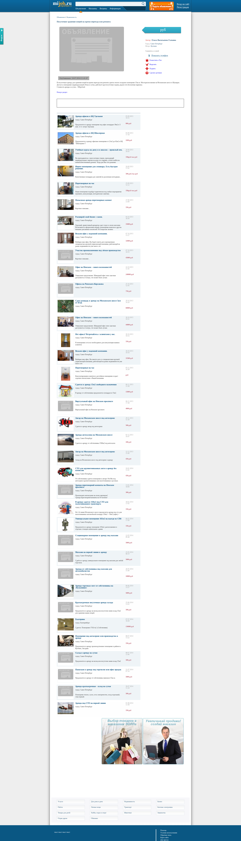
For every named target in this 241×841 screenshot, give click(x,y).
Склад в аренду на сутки (86, 653)
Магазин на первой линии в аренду (91, 552)
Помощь (163, 830)
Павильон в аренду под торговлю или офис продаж (98, 670)
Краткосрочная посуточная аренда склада (94, 603)
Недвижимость (72, 17)
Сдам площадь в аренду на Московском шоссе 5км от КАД (98, 302)
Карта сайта (164, 837)
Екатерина (80, 619)
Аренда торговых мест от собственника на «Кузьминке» (94, 587)
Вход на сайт (183, 4)
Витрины (103, 9)
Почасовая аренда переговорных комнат (93, 200)
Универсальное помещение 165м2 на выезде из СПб (98, 519)
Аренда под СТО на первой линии (90, 703)
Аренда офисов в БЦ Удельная (89, 116)
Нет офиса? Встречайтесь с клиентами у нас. (95, 334)
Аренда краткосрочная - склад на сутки (93, 686)
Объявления (80, 9)
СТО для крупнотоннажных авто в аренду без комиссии (95, 469)
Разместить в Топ (156, 60)
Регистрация (183, 7)
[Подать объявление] (161, 6)
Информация (115, 9)
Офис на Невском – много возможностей (93, 267)
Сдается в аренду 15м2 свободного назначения (96, 385)
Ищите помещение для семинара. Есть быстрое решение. (96, 168)
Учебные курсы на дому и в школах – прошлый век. (98, 150)
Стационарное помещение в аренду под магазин (96, 536)
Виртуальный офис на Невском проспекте (94, 401)
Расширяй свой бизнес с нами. (89, 217)
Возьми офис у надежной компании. (91, 234)
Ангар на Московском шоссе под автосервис (95, 418)
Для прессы (164, 840)
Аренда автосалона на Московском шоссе (93, 435)
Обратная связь (165, 835)
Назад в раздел (62, 92)
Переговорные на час (84, 183)
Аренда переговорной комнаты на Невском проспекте (94, 486)
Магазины (93, 9)
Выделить (153, 64)
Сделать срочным (156, 73)
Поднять (153, 69)
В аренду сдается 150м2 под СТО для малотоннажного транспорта (91, 503)
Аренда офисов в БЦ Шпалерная (90, 133)
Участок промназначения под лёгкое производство (98, 251)
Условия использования (168, 833)
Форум (1, 38)
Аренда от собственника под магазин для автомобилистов (93, 570)
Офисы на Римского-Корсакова (89, 284)
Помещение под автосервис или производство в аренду (96, 637)
